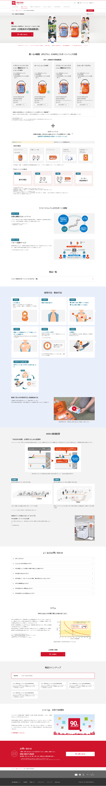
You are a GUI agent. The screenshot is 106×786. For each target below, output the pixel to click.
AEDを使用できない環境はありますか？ (23, 588)
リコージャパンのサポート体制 (36, 45)
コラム (85, 45)
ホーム (13, 10)
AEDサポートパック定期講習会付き (62, 142)
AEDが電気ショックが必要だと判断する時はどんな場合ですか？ (28, 568)
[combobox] (67, 3)
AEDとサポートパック (22, 45)
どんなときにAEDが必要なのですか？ (22, 563)
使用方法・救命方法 (56, 45)
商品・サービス (19, 10)
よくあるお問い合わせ (76, 45)
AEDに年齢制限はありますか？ (21, 583)
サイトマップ (49, 782)
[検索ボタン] (74, 2)
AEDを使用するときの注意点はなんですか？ (24, 593)
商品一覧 (47, 45)
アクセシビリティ (41, 782)
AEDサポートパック (16, 142)
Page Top (92, 774)
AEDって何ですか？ (18, 558)
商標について (32, 782)
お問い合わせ (57, 782)
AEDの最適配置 (66, 45)
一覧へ (87, 774)
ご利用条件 (25, 782)
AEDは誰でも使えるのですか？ (21, 573)
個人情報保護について (16, 782)
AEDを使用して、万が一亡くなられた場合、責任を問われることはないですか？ (32, 578)
